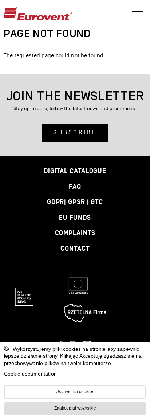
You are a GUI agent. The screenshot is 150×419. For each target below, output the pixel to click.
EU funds (75, 218)
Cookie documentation (30, 374)
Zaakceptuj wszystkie (75, 408)
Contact (74, 249)
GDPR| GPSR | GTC (75, 202)
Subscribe (74, 132)
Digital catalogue (75, 171)
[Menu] (137, 14)
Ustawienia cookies (75, 391)
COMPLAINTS (75, 233)
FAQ (75, 187)
